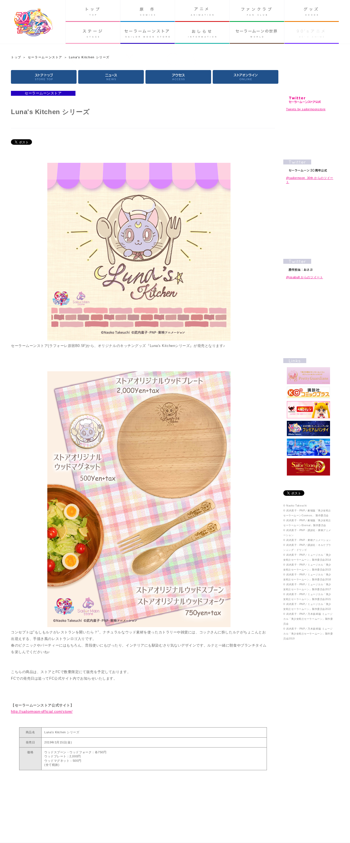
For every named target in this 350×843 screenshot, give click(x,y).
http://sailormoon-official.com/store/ (41, 711)
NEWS (111, 77)
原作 (147, 11)
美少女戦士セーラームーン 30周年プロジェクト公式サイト (33, 22)
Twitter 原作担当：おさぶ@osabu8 (308, 265)
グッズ (311, 11)
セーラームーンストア (147, 33)
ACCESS (178, 77)
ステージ (93, 33)
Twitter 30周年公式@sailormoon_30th (308, 166)
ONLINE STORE (245, 77)
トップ (93, 11)
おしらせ (202, 33)
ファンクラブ (257, 11)
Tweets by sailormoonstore (306, 109)
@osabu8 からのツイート (304, 277)
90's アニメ (311, 33)
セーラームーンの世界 (257, 33)
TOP (44, 77)
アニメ (202, 11)
